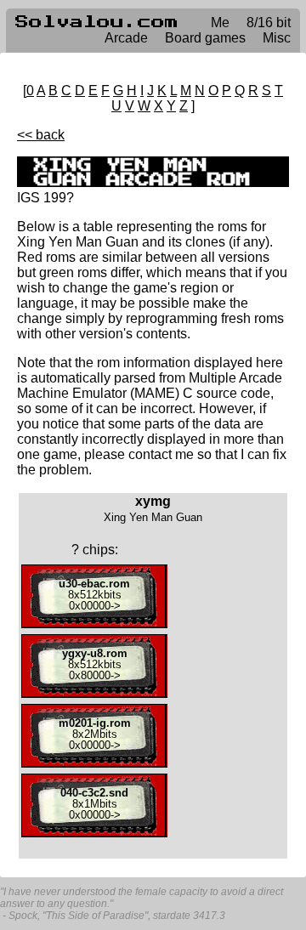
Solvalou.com (96, 22)
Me (220, 22)
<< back (41, 135)
